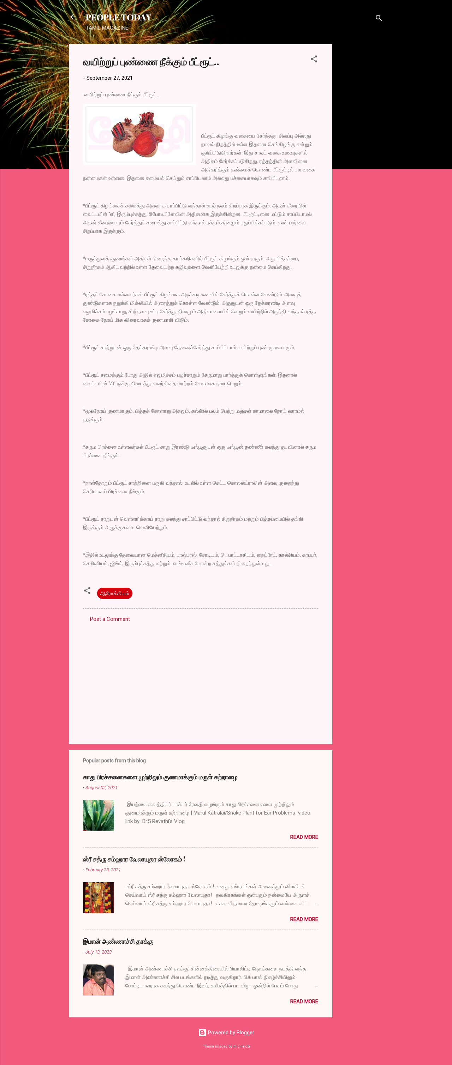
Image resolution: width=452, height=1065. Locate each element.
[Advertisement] (360, 150)
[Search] (379, 19)
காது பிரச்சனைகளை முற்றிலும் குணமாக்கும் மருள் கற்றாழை (160, 777)
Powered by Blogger (230, 1032)
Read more (304, 837)
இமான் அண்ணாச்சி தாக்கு (118, 941)
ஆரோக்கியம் (114, 593)
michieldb (241, 1046)
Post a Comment (110, 619)
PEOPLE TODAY (118, 17)
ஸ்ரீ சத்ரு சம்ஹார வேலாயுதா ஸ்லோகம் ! (134, 859)
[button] (314, 60)
